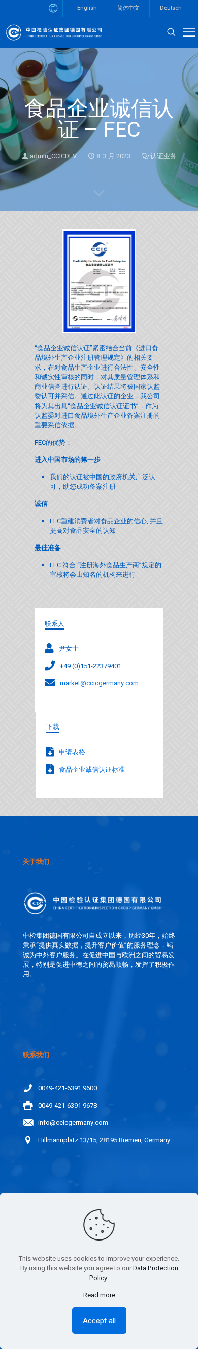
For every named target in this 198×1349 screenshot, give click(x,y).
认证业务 (163, 156)
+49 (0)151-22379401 (90, 666)
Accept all (99, 1320)
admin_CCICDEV (53, 156)
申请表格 (72, 752)
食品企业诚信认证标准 (92, 769)
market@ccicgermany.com (99, 683)
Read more (99, 1295)
